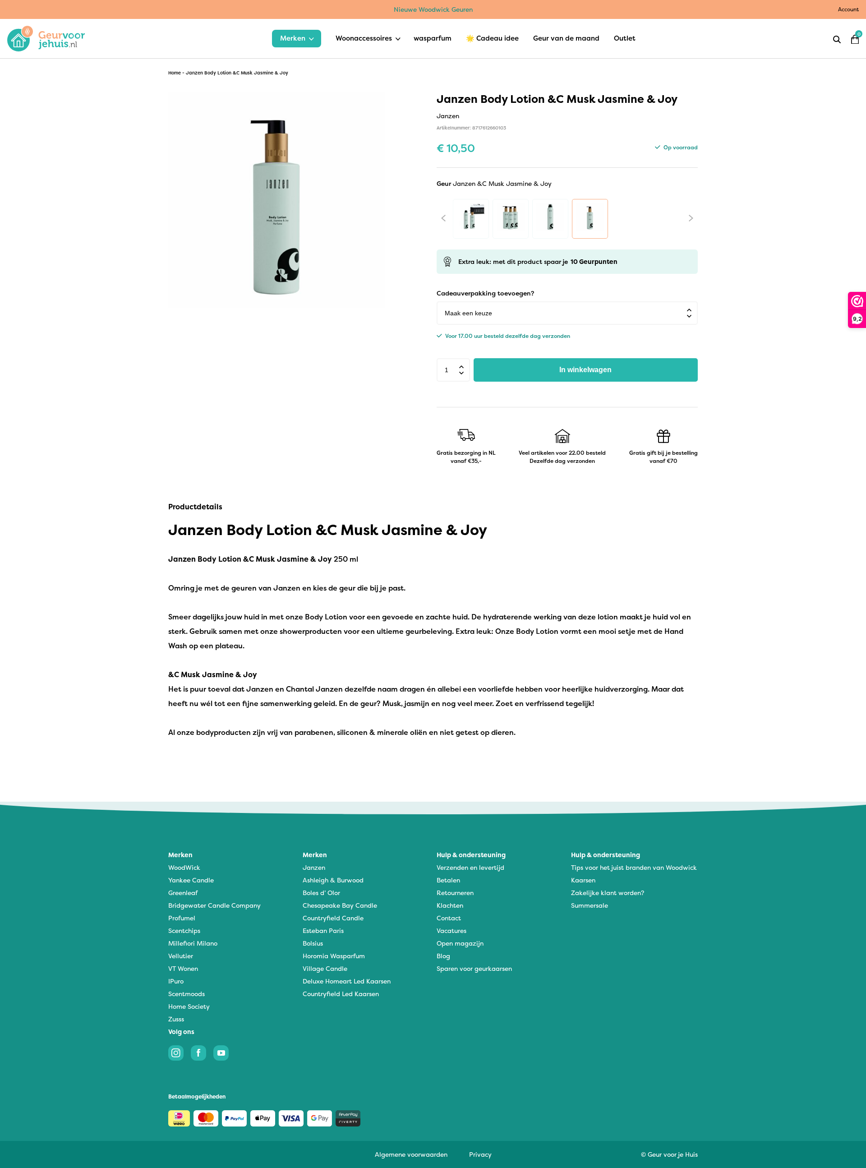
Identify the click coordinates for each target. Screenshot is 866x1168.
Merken (292, 38)
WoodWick (184, 867)
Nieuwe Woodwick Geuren (433, 9)
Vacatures (451, 930)
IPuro (176, 981)
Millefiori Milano (192, 943)
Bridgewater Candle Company (214, 905)
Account (848, 9)
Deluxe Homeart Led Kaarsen (347, 981)
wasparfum (432, 38)
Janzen (314, 867)
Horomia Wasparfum (334, 955)
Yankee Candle (191, 880)
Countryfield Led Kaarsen (341, 993)
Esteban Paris (323, 930)
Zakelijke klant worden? (607, 892)
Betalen (448, 880)
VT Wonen (183, 968)
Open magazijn (460, 943)
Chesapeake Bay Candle (340, 905)
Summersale (589, 905)
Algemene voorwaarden (411, 1154)
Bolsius (313, 943)
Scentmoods (186, 993)
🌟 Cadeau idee (492, 38)
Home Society (189, 1006)
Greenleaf (183, 892)
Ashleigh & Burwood (333, 880)
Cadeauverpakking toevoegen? (485, 293)
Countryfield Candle (333, 918)
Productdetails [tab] (195, 507)
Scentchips (184, 930)
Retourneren (455, 892)
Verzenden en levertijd (470, 867)
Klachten (450, 905)
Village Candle (325, 968)
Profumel (181, 918)
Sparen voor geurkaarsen (474, 968)
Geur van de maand (566, 38)
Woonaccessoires (364, 38)
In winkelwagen (585, 370)
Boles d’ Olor (321, 892)
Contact (449, 918)
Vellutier (180, 955)
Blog (443, 955)
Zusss (176, 1019)
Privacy (480, 1154)
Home (174, 73)
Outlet (625, 38)
